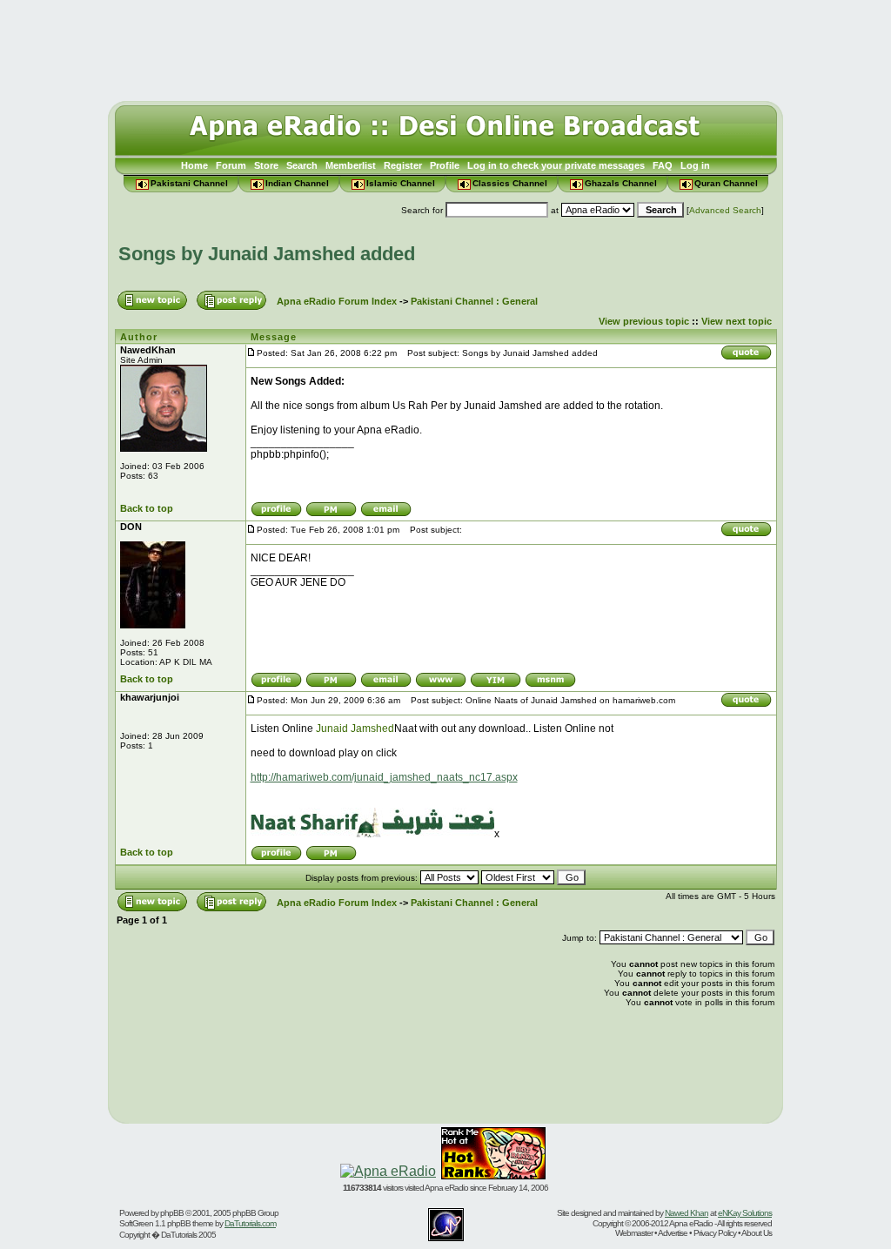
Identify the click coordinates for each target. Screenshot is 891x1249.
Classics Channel (509, 183)
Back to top (146, 508)
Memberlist (350, 165)
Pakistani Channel (189, 183)
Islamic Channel (400, 183)
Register (403, 165)
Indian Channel (297, 183)
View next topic (736, 321)
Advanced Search (725, 210)
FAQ (663, 165)
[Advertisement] (445, 46)
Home (194, 165)
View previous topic (644, 321)
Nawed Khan (686, 1213)
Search (302, 165)
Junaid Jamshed (355, 728)
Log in (695, 165)
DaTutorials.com (250, 1223)
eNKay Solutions (745, 1213)
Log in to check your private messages (556, 165)
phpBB (172, 1213)
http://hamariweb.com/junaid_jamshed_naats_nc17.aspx (384, 777)
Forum (231, 165)
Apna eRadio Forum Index (337, 301)
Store (266, 165)
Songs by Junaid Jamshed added (266, 254)
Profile (444, 165)
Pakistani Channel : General (474, 301)
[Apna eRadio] (388, 1171)
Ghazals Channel (621, 183)
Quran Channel (726, 183)
